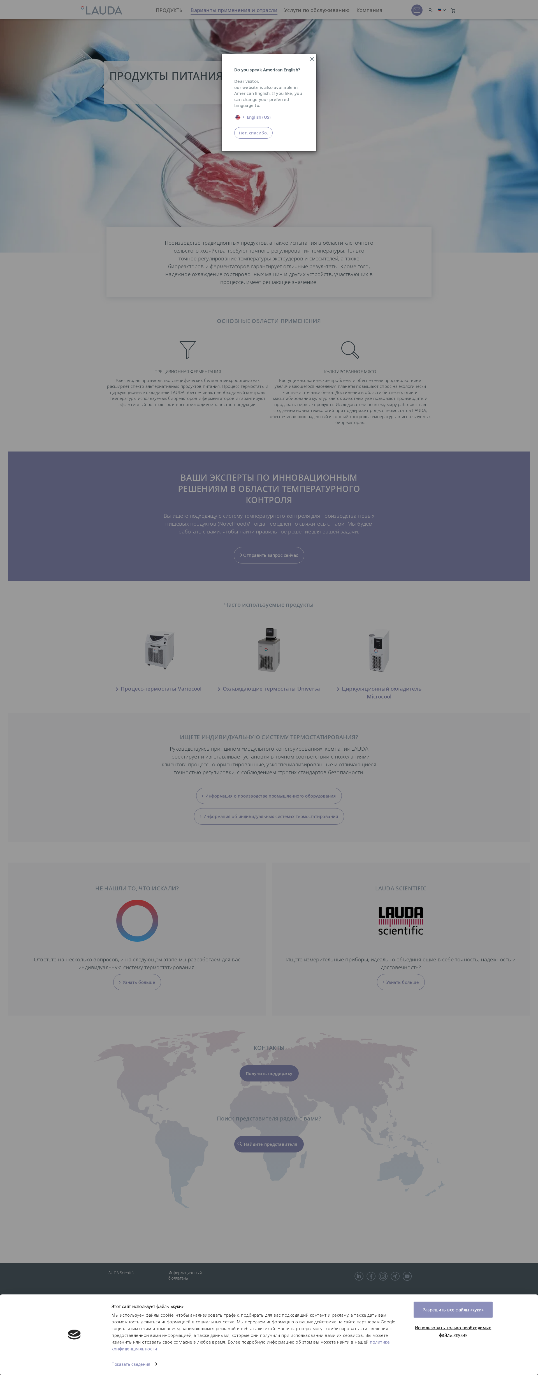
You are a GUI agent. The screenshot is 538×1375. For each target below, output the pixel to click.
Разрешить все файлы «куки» (453, 1309)
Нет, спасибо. (253, 133)
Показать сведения (131, 1364)
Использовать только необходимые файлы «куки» (453, 1331)
